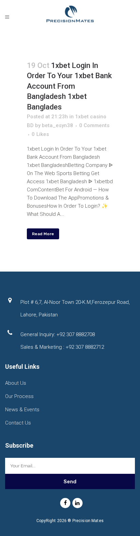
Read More (43, 233)
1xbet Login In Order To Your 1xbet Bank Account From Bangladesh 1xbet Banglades (69, 86)
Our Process (19, 396)
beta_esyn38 (57, 125)
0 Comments (94, 125)
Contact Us (18, 423)
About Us (15, 383)
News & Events (22, 410)
